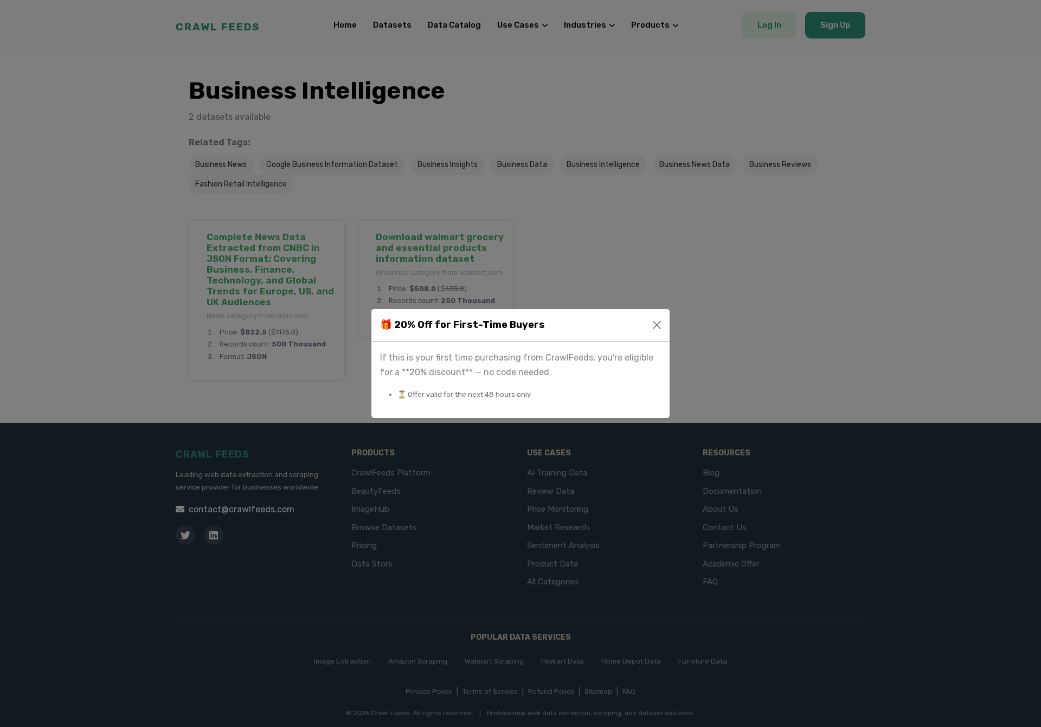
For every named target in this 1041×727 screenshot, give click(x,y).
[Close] (656, 325)
